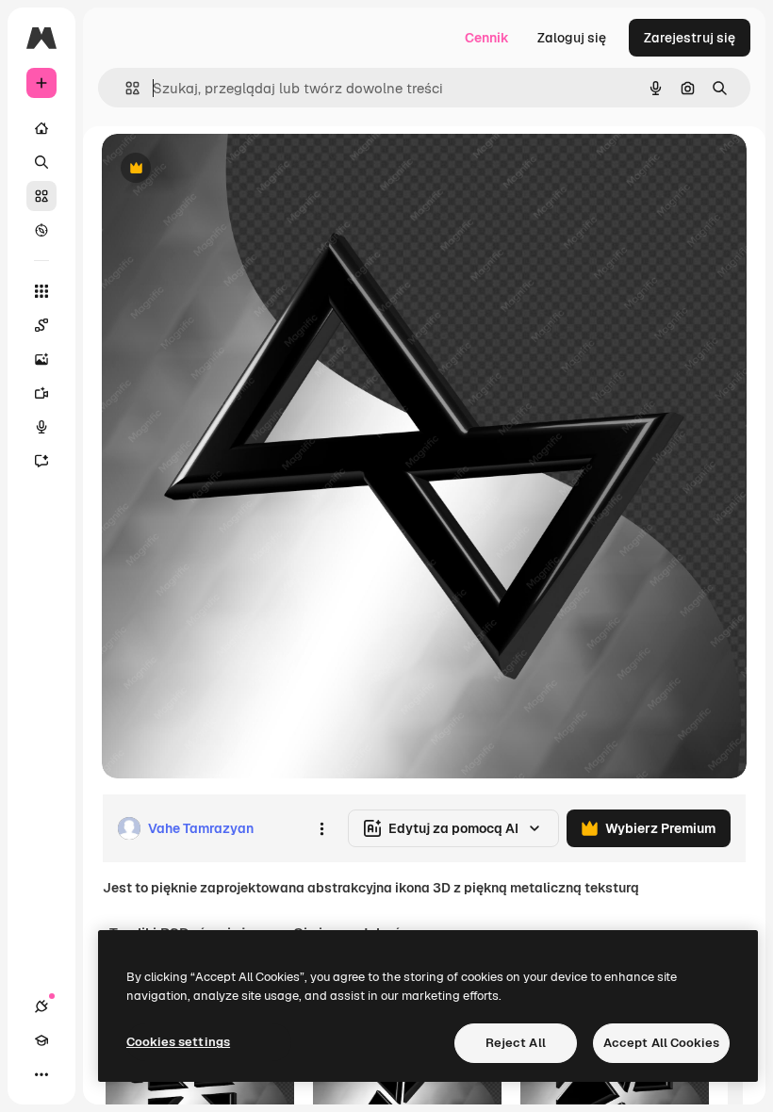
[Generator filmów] (41, 393)
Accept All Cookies (661, 1043)
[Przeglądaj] (41, 230)
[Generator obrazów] (41, 359)
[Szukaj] (41, 162)
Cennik (487, 37)
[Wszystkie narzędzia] (41, 291)
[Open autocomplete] (125, 88)
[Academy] (41, 1040)
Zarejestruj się (689, 37)
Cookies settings (178, 1042)
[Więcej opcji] (321, 828)
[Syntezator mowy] (41, 427)
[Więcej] (41, 1074)
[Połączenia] (41, 1006)
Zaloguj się (571, 37)
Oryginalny (232, 169)
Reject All (515, 1043)
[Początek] (41, 128)
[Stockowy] (41, 196)
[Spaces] (41, 325)
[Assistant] (41, 461)
